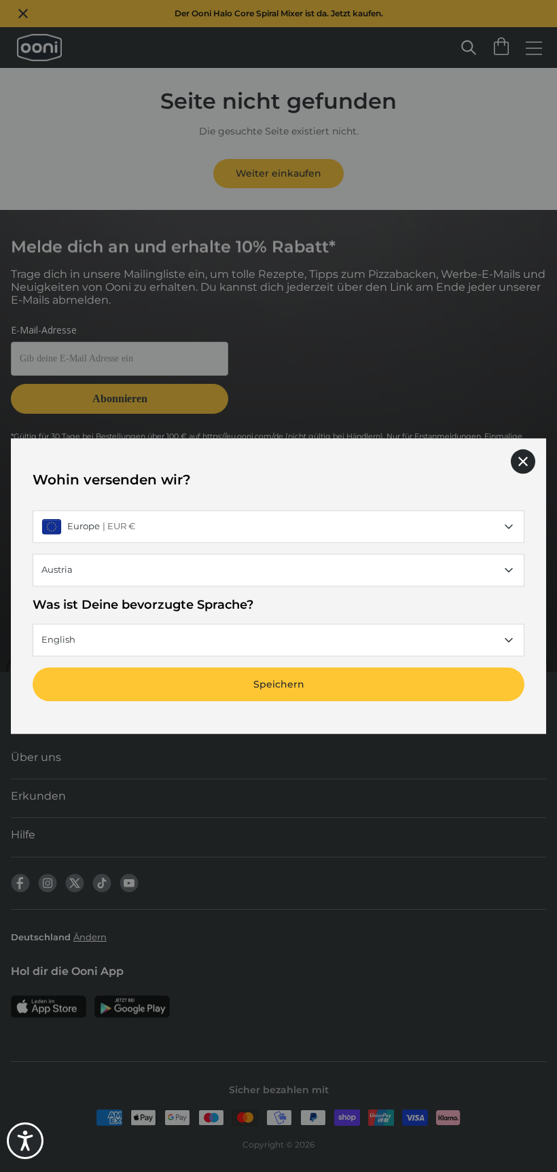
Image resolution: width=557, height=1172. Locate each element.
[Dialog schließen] (523, 461)
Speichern (278, 684)
